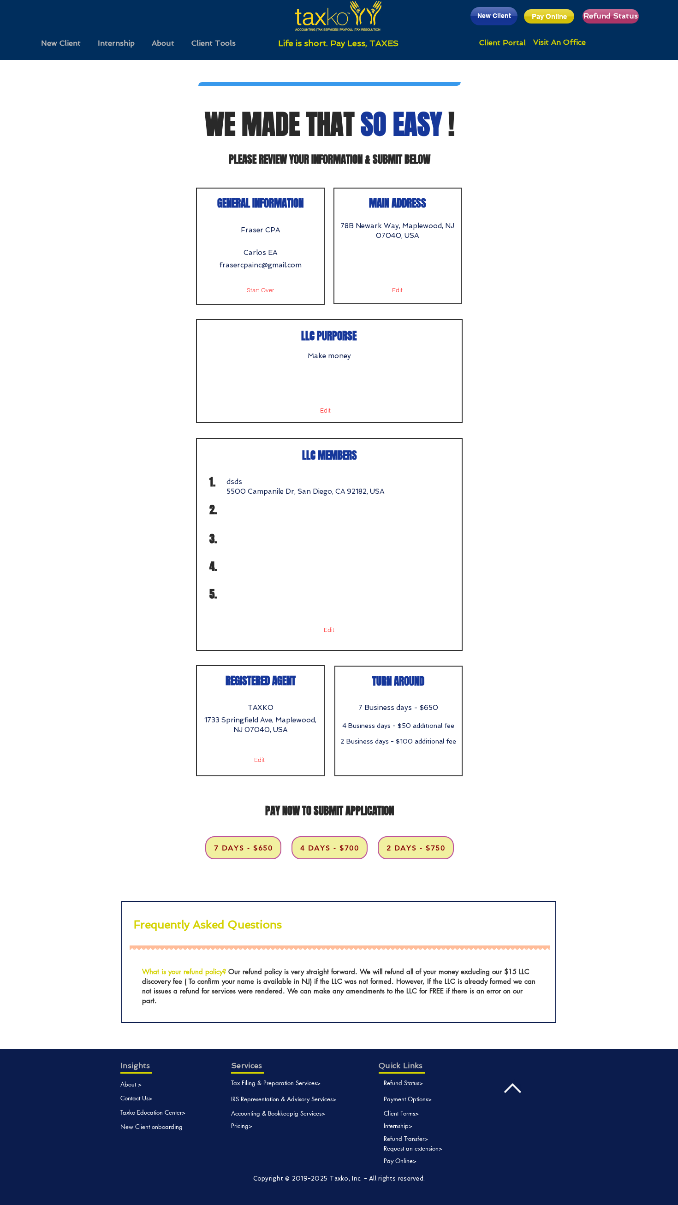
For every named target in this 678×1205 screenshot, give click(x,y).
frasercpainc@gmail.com (260, 265)
